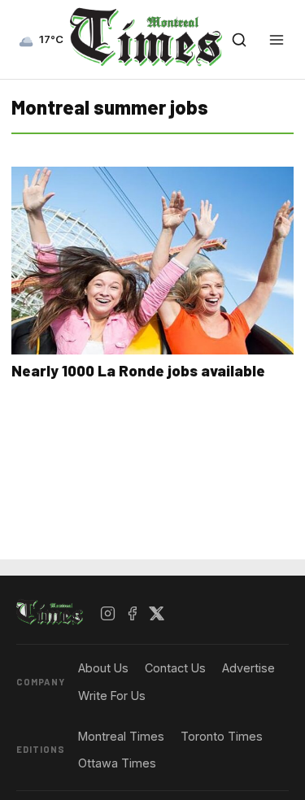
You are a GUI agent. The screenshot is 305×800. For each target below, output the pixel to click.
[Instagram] (108, 613)
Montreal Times (121, 736)
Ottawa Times (117, 763)
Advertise (248, 668)
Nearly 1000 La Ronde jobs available (138, 370)
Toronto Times (222, 736)
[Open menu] (276, 40)
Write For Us (112, 695)
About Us (103, 668)
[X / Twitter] (157, 613)
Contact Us (175, 668)
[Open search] (239, 40)
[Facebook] (132, 613)
